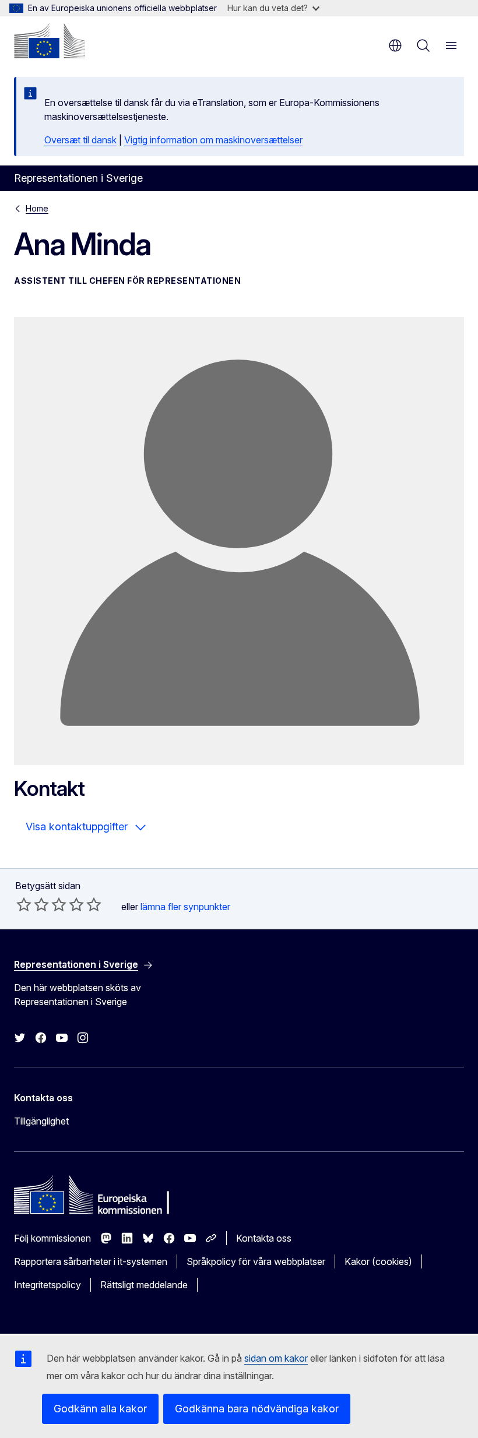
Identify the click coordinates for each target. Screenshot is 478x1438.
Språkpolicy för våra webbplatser (256, 1261)
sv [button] (395, 45)
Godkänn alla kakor (100, 1408)
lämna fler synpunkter (185, 906)
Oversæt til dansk (80, 140)
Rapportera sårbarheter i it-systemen (90, 1261)
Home (37, 208)
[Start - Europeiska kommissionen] (49, 40)
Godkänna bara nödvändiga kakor (257, 1408)
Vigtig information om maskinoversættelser (213, 140)
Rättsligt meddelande (144, 1285)
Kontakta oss (263, 1238)
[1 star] (24, 904)
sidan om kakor (276, 1358)
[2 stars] (32, 904)
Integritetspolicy (47, 1285)
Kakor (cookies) (378, 1261)
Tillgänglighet (41, 1121)
